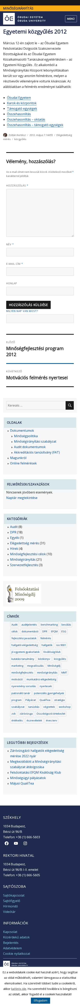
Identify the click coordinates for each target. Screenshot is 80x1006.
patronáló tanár (20, 693)
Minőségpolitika (26, 436)
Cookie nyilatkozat (16, 953)
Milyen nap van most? (22, 311)
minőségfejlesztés (22, 672)
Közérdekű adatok (16, 937)
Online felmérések (23, 463)
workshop (65, 707)
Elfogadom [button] (40, 1000)
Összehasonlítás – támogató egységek (35, 125)
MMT (64, 672)
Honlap (11, 283)
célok (14, 631)
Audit (14, 527)
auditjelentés (29, 624)
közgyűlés (20, 139)
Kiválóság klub (52, 652)
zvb (13, 713)
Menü (71, 18)
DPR (13, 532)
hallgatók (47, 645)
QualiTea (45, 700)
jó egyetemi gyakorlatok (25, 652)
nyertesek (46, 686)
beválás (66, 624)
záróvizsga (26, 713)
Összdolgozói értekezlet (51, 713)
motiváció (17, 679)
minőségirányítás (47, 672)
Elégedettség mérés (24, 543)
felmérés (45, 638)
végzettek (49, 707)
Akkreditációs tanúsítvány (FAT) (37, 452)
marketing (17, 665)
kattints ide (18, 989)
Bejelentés (10, 943)
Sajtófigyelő (11, 901)
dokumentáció (30, 631)
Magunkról (18, 458)
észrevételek (34, 720)
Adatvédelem (12, 948)
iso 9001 (61, 645)
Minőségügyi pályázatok (28, 778)
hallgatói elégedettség (24, 645)
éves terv (51, 720)
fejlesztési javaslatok (24, 638)
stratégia (59, 700)
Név (10, 244)
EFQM (54, 631)
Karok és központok (22, 103)
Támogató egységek (22, 108)
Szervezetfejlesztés (24, 565)
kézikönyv (44, 659)
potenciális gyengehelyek (49, 693)
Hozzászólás (17, 185)
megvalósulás (35, 665)
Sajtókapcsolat (13, 895)
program (16, 700)
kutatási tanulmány (22, 659)
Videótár (9, 912)
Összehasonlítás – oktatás (26, 119)
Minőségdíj (54, 665)
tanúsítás (33, 707)
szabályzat (17, 707)
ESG (63, 631)
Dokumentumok (22, 430)
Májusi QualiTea (22, 783)
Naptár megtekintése (21, 498)
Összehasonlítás (19, 114)
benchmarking (49, 624)
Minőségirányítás (18, 8)
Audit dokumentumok (30, 447)
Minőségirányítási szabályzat (35, 441)
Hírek (14, 548)
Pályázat (30, 700)
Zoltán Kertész (17, 135)
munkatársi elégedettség (41, 679)
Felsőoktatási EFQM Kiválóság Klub (35, 772)
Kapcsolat (10, 932)
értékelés (17, 720)
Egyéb (14, 538)
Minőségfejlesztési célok (28, 554)
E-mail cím (14, 264)
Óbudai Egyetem (19, 97)
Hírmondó (10, 906)
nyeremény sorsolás (23, 686)
